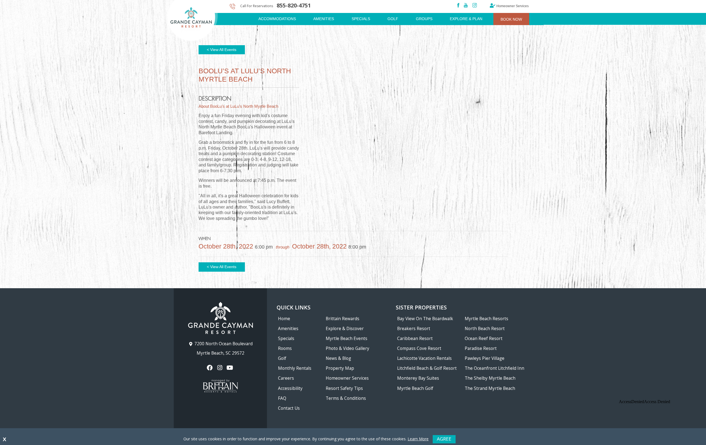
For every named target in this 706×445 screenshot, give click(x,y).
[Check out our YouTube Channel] (230, 368)
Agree (444, 439)
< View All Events (221, 49)
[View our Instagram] (220, 368)
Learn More (418, 438)
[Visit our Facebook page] (210, 368)
